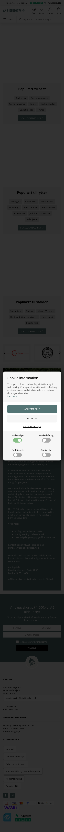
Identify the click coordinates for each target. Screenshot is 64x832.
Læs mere (12, 396)
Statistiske (46, 449)
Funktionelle (17, 449)
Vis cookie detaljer (32, 426)
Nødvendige (17, 435)
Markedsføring (46, 435)
